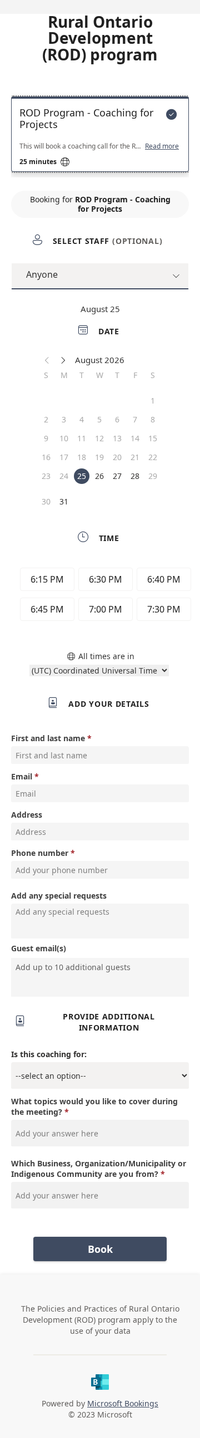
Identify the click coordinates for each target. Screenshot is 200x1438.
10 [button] (63, 438)
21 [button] (135, 457)
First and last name (48, 738)
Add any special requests (59, 895)
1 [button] (153, 400)
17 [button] (63, 457)
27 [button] (117, 476)
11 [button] (81, 438)
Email (21, 776)
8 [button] (153, 419)
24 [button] (63, 476)
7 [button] (135, 419)
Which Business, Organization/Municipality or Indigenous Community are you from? (98, 1168)
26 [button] (99, 476)
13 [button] (117, 438)
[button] (47, 360)
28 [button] (135, 476)
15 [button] (152, 438)
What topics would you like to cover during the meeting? (94, 1106)
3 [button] (64, 419)
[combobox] (105, 967)
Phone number (39, 853)
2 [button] (46, 419)
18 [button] (81, 457)
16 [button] (46, 457)
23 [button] (46, 476)
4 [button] (81, 419)
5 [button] (99, 419)
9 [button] (46, 438)
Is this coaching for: (49, 1054)
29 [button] (152, 476)
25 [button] (81, 476)
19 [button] (99, 457)
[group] (102, 596)
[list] (100, 136)
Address (26, 814)
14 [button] (135, 438)
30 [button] (46, 501)
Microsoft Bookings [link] (122, 1403)
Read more (162, 146)
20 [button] (117, 457)
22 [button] (152, 457)
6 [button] (117, 419)
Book (100, 1249)
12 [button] (99, 438)
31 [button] (63, 501)
